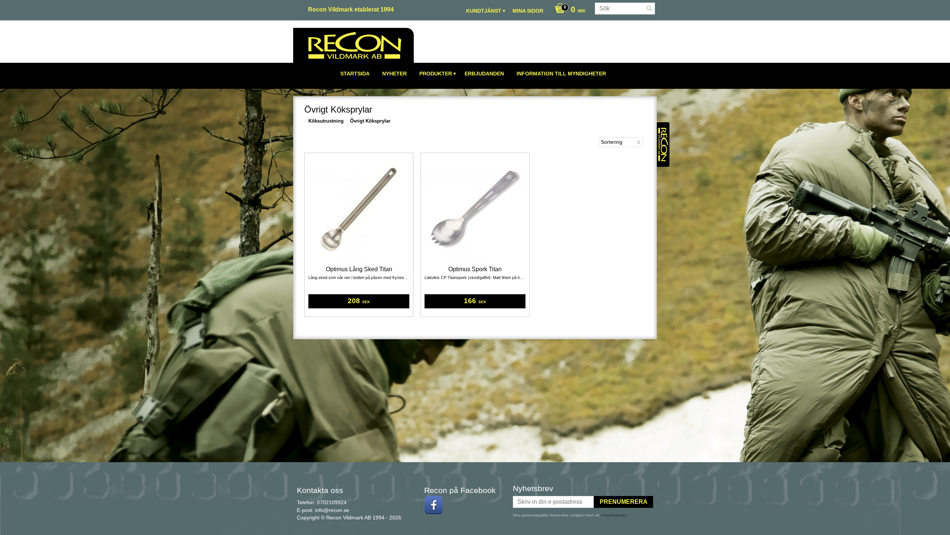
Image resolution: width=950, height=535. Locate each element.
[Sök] (649, 8)
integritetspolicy (614, 515)
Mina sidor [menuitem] (527, 11)
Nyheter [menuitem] (394, 74)
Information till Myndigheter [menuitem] (561, 74)
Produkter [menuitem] (435, 74)
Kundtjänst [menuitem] (483, 11)
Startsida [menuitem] (355, 74)
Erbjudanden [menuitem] (484, 74)
